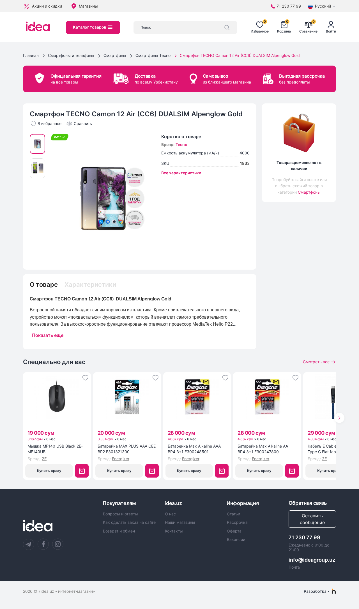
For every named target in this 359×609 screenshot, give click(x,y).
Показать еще (47, 335)
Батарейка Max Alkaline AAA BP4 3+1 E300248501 (194, 449)
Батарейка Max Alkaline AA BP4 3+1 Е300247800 (263, 449)
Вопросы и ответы (120, 514)
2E (44, 458)
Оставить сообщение (312, 519)
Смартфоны (114, 55)
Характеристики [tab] (90, 284)
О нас (170, 514)
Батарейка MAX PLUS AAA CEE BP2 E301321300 (127, 449)
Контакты (174, 531)
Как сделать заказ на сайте (129, 522)
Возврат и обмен (119, 531)
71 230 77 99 (304, 537)
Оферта (234, 531)
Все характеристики (181, 172)
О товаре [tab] (44, 284)
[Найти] (227, 27)
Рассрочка (237, 522)
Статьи (233, 514)
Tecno (181, 144)
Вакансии (236, 539)
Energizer (120, 458)
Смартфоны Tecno (153, 55)
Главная (31, 55)
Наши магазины (180, 522)
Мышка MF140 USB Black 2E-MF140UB (55, 449)
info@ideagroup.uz (312, 560)
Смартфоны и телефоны (71, 55)
